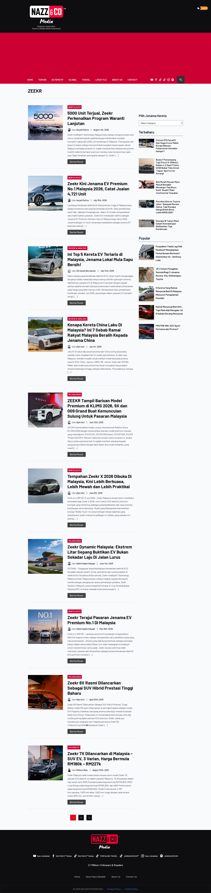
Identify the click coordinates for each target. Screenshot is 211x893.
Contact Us (131, 876)
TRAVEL (86, 79)
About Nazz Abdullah (96, 876)
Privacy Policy (114, 889)
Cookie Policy (131, 889)
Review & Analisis (77, 248)
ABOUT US (117, 79)
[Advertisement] (105, 54)
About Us (115, 876)
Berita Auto (74, 107)
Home (77, 876)
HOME (30, 79)
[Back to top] (204, 886)
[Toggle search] (180, 79)
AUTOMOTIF (57, 79)
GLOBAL (73, 79)
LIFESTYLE (101, 79)
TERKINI (42, 79)
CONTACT (133, 79)
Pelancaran (74, 394)
